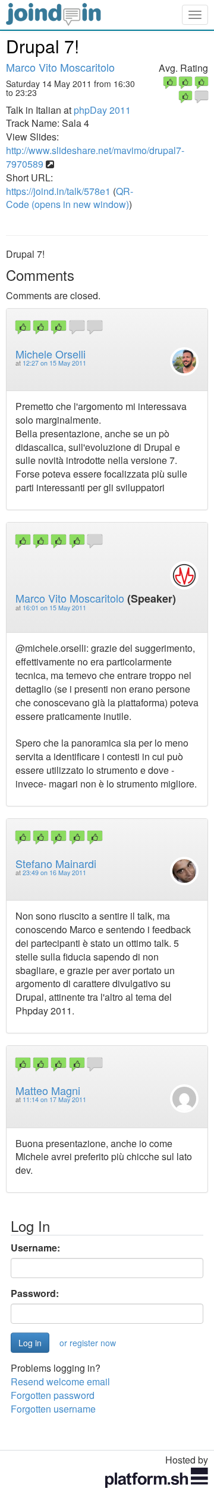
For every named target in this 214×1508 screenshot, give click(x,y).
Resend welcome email (60, 1381)
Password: (35, 1293)
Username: (35, 1247)
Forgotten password (53, 1395)
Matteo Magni (47, 1090)
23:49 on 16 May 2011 (54, 872)
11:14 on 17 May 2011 (54, 1099)
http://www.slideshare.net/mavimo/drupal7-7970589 (95, 157)
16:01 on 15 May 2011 (54, 607)
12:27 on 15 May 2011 (54, 362)
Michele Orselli (50, 353)
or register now (87, 1343)
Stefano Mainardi (55, 863)
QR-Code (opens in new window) (69, 198)
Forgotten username (53, 1409)
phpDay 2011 (102, 110)
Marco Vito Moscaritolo (60, 67)
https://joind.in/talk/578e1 (58, 191)
